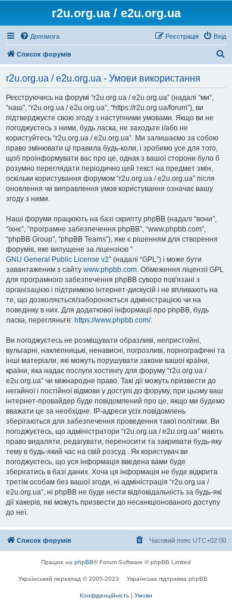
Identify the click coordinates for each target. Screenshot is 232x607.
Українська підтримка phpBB (167, 578)
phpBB (83, 562)
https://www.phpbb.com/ (112, 320)
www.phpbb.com (110, 269)
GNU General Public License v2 (57, 259)
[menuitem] (39, 36)
